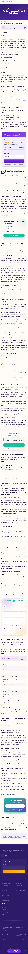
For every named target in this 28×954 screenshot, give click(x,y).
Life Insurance (4, 880)
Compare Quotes (19, 885)
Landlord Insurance (6, 883)
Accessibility (22, 939)
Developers (4, 917)
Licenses (16, 939)
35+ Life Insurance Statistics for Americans (21, 935)
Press (3, 914)
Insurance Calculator (20, 893)
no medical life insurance (19, 76)
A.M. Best (10, 176)
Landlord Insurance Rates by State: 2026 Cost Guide (7, 931)
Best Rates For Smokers (8, 64)
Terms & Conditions (10, 939)
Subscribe (14, 871)
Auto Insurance (5, 885)
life (4, 21)
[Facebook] (6, 855)
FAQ (16, 895)
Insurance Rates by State (20, 890)
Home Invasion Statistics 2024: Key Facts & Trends (20, 931)
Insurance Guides (19, 880)
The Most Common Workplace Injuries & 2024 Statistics (7, 927)
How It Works (18, 883)
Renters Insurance (5, 897)
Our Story (4, 907)
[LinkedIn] (2, 855)
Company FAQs (5, 912)
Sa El (5, 15)
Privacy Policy (3, 939)
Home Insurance (5, 888)
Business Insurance (6, 895)
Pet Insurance (4, 890)
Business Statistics (5, 934)
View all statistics (22, 923)
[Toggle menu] (25, 2)
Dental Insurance (5, 900)
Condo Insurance (5, 893)
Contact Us (4, 909)
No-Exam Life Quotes (20, 888)
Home (2, 21)
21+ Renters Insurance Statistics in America (20, 926)
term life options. (5, 215)
